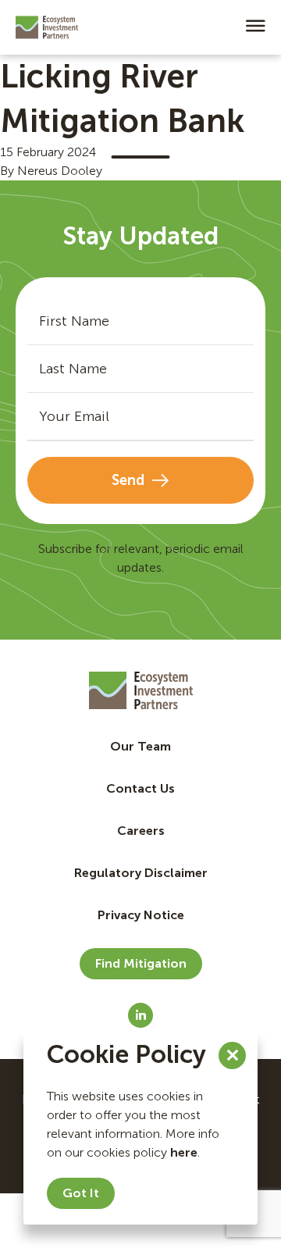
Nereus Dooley (59, 170)
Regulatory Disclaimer (141, 872)
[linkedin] (140, 1015)
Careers (141, 830)
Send (128, 480)
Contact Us (140, 788)
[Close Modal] (232, 1055)
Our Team (140, 746)
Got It (80, 1193)
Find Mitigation (141, 963)
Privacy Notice (141, 914)
